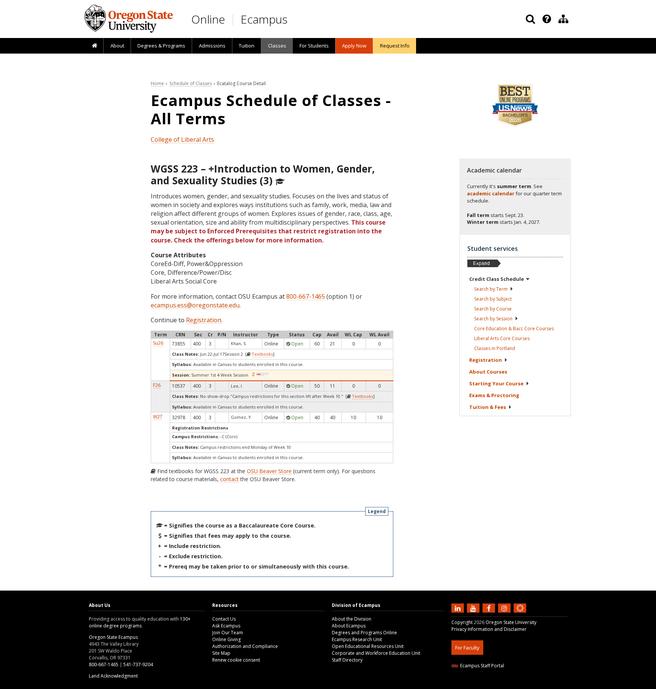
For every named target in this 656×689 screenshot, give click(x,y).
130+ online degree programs (140, 622)
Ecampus (264, 19)
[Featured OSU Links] (547, 19)
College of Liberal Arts (182, 139)
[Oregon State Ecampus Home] (234, 19)
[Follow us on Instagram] (505, 607)
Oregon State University (511, 622)
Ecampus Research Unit (357, 639)
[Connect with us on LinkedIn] (458, 607)
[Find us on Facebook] (490, 607)
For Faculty (467, 647)
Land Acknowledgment (113, 676)
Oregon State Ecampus (113, 637)
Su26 (158, 343)
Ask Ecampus (226, 625)
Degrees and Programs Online (364, 632)
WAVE (527, 684)
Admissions (212, 45)
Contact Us (224, 619)
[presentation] (546, 19)
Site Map (221, 653)
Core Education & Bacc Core (514, 328)
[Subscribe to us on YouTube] (474, 607)
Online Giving (226, 639)
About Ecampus (349, 625)
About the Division (351, 619)
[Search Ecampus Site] (530, 19)
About (117, 45)
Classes (277, 45)
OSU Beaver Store (269, 471)
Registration (203, 320)
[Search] (530, 19)
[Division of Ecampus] (563, 19)
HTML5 (493, 684)
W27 (157, 416)
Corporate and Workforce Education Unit (376, 653)
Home (157, 83)
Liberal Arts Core (502, 338)
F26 (157, 385)
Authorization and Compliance (245, 646)
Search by (491, 289)
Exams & (494, 395)
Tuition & (487, 407)
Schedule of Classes (190, 83)
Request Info (395, 45)
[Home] (94, 46)
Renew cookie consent (236, 660)
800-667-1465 (305, 296)
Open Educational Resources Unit (368, 646)
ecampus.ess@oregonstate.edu (195, 305)
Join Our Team (227, 632)
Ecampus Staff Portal (482, 665)
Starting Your (496, 383)
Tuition (246, 45)
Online (208, 19)
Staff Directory (347, 660)
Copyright (462, 622)
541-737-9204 (138, 664)
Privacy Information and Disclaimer (489, 629)
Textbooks (262, 354)
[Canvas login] (520, 614)
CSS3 (511, 684)
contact (229, 479)
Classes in (494, 348)
